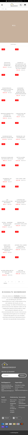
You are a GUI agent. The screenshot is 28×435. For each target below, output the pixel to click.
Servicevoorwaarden (23, 405)
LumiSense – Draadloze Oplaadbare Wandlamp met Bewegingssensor (20, 91)
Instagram (7, 417)
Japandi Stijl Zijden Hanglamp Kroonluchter (21, 246)
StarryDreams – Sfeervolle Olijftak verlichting (7, 90)
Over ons (3, 402)
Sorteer (13, 44)
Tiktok (16, 417)
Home (2, 9)
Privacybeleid (22, 407)
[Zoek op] (21, 5)
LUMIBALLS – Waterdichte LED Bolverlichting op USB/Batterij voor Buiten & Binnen (20, 65)
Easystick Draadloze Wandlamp (7, 64)
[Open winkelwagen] (25, 5)
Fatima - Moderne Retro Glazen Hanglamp (7, 224)
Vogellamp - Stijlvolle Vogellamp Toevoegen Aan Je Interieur (7, 248)
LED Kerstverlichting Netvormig (7, 201)
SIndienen (22, 375)
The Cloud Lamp (21, 178)
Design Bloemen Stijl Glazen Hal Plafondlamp (7, 115)
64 (19, 281)
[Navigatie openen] (2, 5)
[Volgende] (22, 281)
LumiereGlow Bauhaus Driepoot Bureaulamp (20, 201)
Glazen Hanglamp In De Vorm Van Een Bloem (7, 272)
